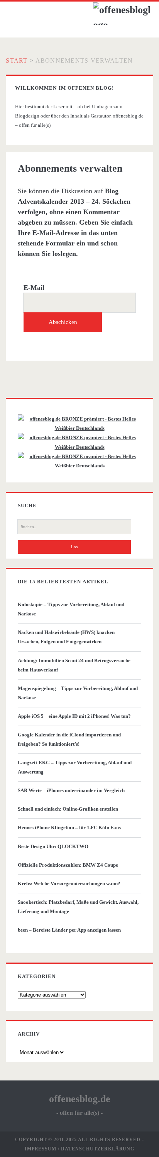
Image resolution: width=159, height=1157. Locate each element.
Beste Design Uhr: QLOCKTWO (53, 846)
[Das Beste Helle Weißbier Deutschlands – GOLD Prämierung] (79, 428)
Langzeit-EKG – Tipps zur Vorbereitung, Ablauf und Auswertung (75, 767)
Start (16, 60)
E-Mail (34, 287)
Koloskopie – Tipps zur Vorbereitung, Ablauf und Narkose (71, 609)
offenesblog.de (79, 1098)
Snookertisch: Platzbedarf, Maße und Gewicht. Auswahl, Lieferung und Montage (78, 906)
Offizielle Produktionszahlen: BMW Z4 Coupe (68, 865)
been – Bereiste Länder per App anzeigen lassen (69, 930)
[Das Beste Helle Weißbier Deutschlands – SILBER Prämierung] (79, 447)
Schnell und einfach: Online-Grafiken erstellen (68, 809)
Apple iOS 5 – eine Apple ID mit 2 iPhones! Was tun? (74, 716)
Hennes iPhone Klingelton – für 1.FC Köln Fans (69, 827)
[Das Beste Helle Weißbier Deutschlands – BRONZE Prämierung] (79, 466)
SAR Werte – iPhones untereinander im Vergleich (71, 790)
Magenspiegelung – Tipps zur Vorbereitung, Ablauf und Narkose (78, 692)
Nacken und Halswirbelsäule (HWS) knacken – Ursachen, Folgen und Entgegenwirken (68, 636)
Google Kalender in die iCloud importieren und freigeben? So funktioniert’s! (69, 739)
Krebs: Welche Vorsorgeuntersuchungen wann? (69, 883)
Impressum (41, 1149)
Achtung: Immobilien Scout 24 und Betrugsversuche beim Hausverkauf (74, 665)
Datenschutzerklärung (97, 1149)
